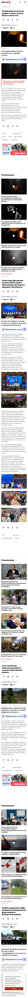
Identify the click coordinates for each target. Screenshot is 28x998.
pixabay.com (5, 48)
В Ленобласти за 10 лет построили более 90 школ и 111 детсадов (13, 655)
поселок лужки (13, 139)
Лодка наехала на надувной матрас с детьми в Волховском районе (14, 875)
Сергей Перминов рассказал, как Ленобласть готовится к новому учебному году (12, 632)
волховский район (17, 767)
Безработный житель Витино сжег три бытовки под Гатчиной (13, 246)
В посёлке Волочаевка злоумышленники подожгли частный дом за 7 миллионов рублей (11, 199)
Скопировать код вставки (21, 946)
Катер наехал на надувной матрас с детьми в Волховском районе (14, 897)
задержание (5, 139)
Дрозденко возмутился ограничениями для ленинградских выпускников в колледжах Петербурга (13, 584)
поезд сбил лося (19, 770)
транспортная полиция (7, 770)
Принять (14, 988)
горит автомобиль (18, 136)
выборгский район (17, 133)
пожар (9, 136)
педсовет (17, 538)
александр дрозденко (7, 538)
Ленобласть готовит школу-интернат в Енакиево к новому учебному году (12, 608)
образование (16, 535)
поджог (4, 136)
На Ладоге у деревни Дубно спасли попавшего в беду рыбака (13, 853)
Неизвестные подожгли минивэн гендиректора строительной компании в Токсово (13, 269)
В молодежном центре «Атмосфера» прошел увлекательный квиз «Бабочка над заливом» (13, 829)
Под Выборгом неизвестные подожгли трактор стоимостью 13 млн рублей (13, 223)
